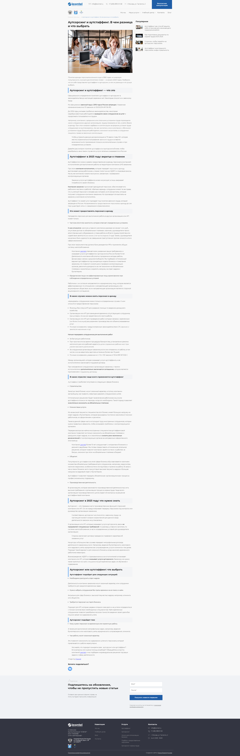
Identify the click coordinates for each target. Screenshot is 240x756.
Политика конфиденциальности (79, 753)
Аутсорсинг (126, 732)
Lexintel (83, 251)
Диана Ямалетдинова (164, 753)
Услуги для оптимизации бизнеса (130, 736)
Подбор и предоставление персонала (131, 741)
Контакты (161, 13)
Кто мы (123, 13)
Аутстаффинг (126, 728)
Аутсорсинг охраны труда (130, 746)
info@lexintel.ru (97, 4)
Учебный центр (148, 13)
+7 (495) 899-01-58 (115, 4)
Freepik (78, 659)
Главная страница (73, 17)
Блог (169, 13)
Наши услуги (134, 13)
